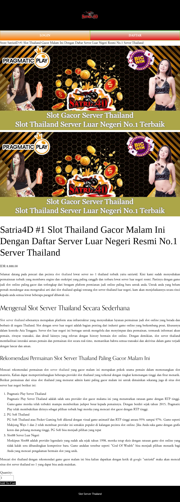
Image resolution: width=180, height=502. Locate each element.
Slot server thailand (12, 320)
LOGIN (45, 35)
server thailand (59, 370)
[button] (8, 483)
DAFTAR (135, 35)
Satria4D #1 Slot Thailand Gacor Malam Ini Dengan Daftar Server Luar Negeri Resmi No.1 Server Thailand (75, 43)
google (137, 459)
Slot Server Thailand (90, 494)
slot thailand (63, 274)
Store (3, 43)
